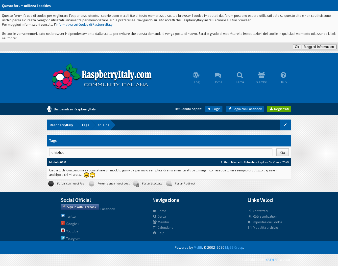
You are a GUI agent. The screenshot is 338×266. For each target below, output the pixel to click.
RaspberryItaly (61, 125)
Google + (72, 224)
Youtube (71, 231)
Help (161, 233)
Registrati (281, 109)
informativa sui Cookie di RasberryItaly (84, 24)
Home (161, 211)
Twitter (71, 216)
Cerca (161, 216)
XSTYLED (272, 260)
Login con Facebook (247, 109)
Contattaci (260, 211)
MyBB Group (234, 247)
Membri (163, 222)
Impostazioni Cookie (266, 222)
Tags (85, 125)
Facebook (107, 209)
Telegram (72, 239)
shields (103, 125)
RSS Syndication (264, 216)
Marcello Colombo (243, 162)
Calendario (165, 227)
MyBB (198, 247)
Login (216, 109)
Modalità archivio (265, 227)
